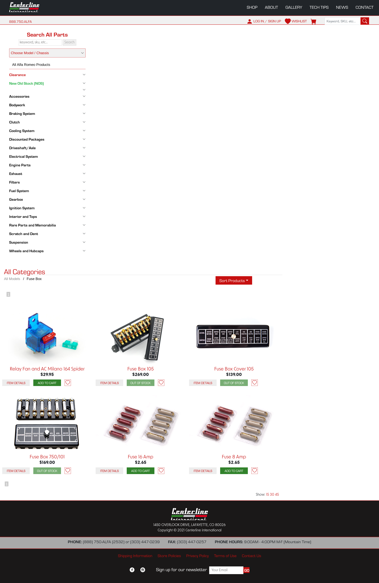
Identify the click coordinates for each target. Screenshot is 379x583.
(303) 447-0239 (145, 541)
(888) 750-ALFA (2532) (104, 541)
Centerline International (27, 7)
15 (267, 495)
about (271, 7)
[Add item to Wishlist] (68, 382)
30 (272, 495)
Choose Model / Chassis (30, 53)
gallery (293, 7)
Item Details (16, 383)
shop (252, 7)
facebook (132, 569)
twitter (137, 569)
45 (277, 495)
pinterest (148, 569)
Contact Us (251, 555)
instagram (142, 569)
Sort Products (232, 280)
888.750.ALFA (20, 21)
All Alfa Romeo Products (31, 65)
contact (365, 7)
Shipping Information (135, 555)
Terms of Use (225, 555)
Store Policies (169, 555)
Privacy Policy (197, 555)
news (342, 7)
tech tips (319, 7)
